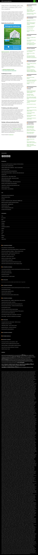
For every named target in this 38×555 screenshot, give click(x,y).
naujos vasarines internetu (9, 547)
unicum (18, 522)
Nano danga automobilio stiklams (6, 272)
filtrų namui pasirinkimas (29, 375)
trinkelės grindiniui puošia (29, 446)
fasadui (10, 541)
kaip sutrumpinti (23, 451)
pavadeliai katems (21, 420)
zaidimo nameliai (15, 434)
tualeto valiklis (25, 435)
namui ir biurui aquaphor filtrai (10, 385)
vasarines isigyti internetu (22, 547)
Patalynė (2, 228)
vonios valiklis (23, 458)
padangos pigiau (17, 411)
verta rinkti (22, 486)
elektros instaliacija (21, 515)
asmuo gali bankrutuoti (25, 463)
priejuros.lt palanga (25, 360)
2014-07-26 (11, 134)
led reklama (34, 422)
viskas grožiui (13, 502)
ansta (19, 495)
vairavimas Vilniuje (8, 490)
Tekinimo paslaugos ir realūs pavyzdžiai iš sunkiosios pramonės (11, 345)
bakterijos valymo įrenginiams (17, 450)
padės (25, 483)
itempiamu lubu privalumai (19, 404)
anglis (35, 445)
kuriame (29, 541)
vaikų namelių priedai (30, 434)
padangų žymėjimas (19, 371)
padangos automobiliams (12, 542)
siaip (27, 494)
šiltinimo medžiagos (14, 446)
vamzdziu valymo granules (24, 443)
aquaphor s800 (5, 387)
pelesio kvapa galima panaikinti (25, 388)
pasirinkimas (3, 461)
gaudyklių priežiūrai (23, 460)
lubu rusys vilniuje (27, 405)
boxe (16, 522)
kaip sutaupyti (26, 419)
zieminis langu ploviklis (25, 410)
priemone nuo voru (31, 388)
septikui (22, 441)
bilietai (21, 491)
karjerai (13, 521)
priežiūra (5, 498)
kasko (12, 475)
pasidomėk (9, 525)
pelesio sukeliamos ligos (29, 550)
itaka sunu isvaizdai (17, 419)
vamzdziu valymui (16, 444)
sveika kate (24, 406)
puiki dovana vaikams (24, 391)
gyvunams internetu (30, 419)
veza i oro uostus (11, 474)
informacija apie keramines (26, 470)
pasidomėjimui (20, 526)
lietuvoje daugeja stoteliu (31, 393)
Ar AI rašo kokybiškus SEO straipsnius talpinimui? (31, 27)
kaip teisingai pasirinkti (31, 454)
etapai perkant (5, 469)
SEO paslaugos (5, 279)
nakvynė (24, 505)
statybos (32, 447)
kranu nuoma (14, 449)
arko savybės (32, 540)
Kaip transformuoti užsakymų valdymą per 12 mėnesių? (10, 347)
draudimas (30, 492)
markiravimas (21, 531)
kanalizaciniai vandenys (11, 443)
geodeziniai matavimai (12, 441)
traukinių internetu (3, 492)
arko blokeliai (20, 459)
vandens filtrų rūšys (14, 378)
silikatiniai (2, 541)
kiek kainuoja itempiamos (13, 405)
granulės (31, 529)
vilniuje (23, 473)
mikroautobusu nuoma (26, 474)
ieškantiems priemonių (18, 441)
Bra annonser (3, 217)
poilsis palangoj (29, 358)
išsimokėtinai (28, 501)
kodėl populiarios (11, 453)
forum (32, 522)
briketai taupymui (3, 490)
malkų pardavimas (29, 445)
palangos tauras (16, 358)
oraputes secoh (7, 441)
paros (19, 509)
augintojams (31, 423)
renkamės (33, 478)
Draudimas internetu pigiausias (6, 209)
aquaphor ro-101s (10, 386)
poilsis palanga (25, 358)
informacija (20, 454)
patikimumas (26, 436)
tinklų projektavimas (31, 516)
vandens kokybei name (21, 377)
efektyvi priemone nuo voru (22, 395)
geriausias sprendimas (17, 461)
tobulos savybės (29, 471)
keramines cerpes (24, 445)
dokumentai (13, 442)
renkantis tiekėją (31, 455)
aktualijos (32, 525)
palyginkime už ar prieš (4, 457)
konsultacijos (17, 502)
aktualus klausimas (21, 467)
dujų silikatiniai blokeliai (9, 446)
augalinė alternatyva (18, 418)
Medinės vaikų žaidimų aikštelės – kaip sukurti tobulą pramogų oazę (31, 145)
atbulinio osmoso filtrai (4, 374)
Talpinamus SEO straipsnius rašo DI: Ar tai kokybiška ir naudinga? (31, 23)
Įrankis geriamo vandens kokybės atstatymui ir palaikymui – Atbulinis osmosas (31, 43)
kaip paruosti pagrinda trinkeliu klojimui (15, 447)
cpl (34, 494)
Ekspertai (29, 75)
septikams (21, 435)
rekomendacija (3, 483)
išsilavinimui (5, 513)
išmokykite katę (3, 415)
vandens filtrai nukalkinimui (20, 373)
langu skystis (32, 450)
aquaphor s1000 (3, 385)
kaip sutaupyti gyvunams (12, 417)
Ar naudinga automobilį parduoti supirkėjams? (31, 51)
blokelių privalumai (31, 461)
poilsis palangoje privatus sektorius (12, 359)
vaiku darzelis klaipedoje (8, 439)
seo (18, 436)
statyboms (23, 521)
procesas (8, 454)
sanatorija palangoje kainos (14, 362)
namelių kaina (3, 430)
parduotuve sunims (25, 542)
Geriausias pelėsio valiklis (5, 169)
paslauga (27, 483)
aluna (23, 428)
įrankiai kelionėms (9, 502)
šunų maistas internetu (10, 506)
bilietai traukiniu (24, 491)
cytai (20, 495)
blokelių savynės (22, 541)
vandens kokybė (22, 365)
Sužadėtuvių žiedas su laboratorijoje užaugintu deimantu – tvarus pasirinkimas (13, 249)
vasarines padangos (6, 411)
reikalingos (2, 500)
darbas (23, 513)
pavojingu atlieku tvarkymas (12, 437)
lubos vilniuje (32, 405)
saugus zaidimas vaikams (8, 401)
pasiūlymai (15, 524)
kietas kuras (18, 449)
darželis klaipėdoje (30, 439)
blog (27, 497)
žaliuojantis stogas (17, 541)
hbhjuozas (7, 495)
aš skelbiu (15, 495)
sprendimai (12, 477)
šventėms (33, 485)
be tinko (12, 534)
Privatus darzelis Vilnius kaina (29, 398)
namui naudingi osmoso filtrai (29, 374)
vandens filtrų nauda (26, 373)
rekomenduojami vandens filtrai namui (29, 377)
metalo (24, 531)
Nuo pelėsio (3, 221)
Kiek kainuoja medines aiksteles (26, 397)
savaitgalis (28, 481)
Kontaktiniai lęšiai (28, 430)
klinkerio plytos (12, 433)
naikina (27, 476)
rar (28, 502)
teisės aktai (30, 475)
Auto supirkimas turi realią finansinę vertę (7, 247)
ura (14, 526)
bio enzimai (2, 450)
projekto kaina (10, 515)
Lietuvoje (15, 530)
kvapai (19, 476)
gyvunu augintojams (28, 417)
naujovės (18, 524)
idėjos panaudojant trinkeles (21, 446)
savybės (32, 534)
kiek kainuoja (20, 442)
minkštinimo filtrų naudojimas (31, 372)
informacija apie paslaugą (6, 447)
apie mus (29, 418)
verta (8, 483)
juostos (9, 487)
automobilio (21, 475)
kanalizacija (24, 476)
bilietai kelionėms (34, 492)
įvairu (21, 524)
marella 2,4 (28, 428)
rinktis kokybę (9, 469)
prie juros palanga (30, 360)
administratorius (21, 465)
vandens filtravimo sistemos (22, 375)
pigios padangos (27, 409)
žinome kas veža (27, 453)
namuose (22, 539)
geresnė (8, 508)
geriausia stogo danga (6, 433)
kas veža (3, 452)
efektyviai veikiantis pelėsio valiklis (30, 395)
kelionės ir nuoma (12, 486)
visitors (31, 502)
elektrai (32, 513)
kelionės (10, 475)
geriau (22, 455)
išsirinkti (14, 483)
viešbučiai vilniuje (29, 367)
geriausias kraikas (16, 427)
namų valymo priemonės (15, 459)
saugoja (7, 483)
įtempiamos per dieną (21, 553)
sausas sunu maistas (4, 421)
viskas (27, 522)
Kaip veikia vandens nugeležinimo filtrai (7, 291)
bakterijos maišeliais (28, 444)
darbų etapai (9, 513)
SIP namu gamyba (33, 397)
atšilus (5, 537)
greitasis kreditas (30, 407)
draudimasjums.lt (3, 474)
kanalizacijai (31, 477)
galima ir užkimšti (31, 466)
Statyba (2, 237)
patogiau (20, 455)
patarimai (5, 442)
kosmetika (16, 500)
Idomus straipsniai (31, 48)
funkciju (6, 517)
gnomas (33, 494)
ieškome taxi (6, 473)
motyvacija (14, 533)
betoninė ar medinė (32, 460)
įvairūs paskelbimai (22, 502)
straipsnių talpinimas (29, 459)
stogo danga (8, 462)
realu (2, 523)
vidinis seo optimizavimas (12, 397)
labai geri (31, 499)
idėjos (26, 533)
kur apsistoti (20, 481)
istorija (20, 532)
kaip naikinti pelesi (31, 433)
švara (27, 478)
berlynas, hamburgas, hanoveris (19, 452)
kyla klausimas (11, 467)
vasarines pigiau (32, 548)
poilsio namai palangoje (20, 358)
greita (11, 538)
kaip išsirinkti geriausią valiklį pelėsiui (16, 391)
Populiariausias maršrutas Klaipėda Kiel (7, 195)
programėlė (20, 473)
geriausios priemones (4, 443)
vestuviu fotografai (11, 436)
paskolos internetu (20, 407)
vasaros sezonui (18, 548)
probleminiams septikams (22, 444)
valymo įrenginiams (17, 435)
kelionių (2, 476)
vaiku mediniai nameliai (16, 431)
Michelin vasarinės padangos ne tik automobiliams (9, 183)
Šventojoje (12, 505)
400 (18, 532)
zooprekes (34, 502)
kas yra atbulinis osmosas (22, 374)
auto (5, 502)
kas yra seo (18, 389)
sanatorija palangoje (8, 362)
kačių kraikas (29, 426)
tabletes (20, 458)
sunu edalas (34, 415)
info (8, 417)
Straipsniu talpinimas (6, 339)
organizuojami (30, 530)
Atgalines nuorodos (32, 61)
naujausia (17, 523)
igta (29, 494)
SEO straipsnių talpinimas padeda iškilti (9, 70)
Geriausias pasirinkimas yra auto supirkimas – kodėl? (9, 341)
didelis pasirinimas (24, 471)
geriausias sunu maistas (30, 425)
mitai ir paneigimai (12, 454)
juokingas (24, 495)
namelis (12, 431)
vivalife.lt (7, 474)
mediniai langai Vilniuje (24, 506)
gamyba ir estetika (27, 469)
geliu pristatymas (24, 437)
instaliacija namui (12, 514)
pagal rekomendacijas (24, 498)
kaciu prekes (18, 506)
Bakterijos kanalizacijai (5, 51)
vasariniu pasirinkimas (11, 545)
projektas (13, 515)
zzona (34, 495)
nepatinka (21, 476)
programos (17, 442)
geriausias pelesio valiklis (19, 396)
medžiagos (14, 534)
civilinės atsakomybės (16, 475)
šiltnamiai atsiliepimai (30, 422)
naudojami (3, 534)
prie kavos (13, 525)
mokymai (17, 529)
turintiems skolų (19, 463)
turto (30, 474)
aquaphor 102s (30, 387)
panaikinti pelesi (6, 434)
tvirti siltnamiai (17, 422)
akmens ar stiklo (10, 539)
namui (25, 513)
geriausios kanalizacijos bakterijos (5, 403)
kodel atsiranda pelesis (10, 402)
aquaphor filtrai (19, 382)
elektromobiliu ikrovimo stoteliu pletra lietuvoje (21, 393)
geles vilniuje (31, 486)
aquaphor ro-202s (15, 386)
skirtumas (3, 509)
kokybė (20, 479)
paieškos (2, 533)
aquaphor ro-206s (30, 386)
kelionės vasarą (26, 452)
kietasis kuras (21, 489)
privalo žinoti (7, 470)
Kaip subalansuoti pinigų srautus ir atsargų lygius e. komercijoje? (11, 314)
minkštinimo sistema (4, 373)
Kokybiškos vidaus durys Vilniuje (6, 323)
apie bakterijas (27, 477)
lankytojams (24, 526)
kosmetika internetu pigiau (8, 438)
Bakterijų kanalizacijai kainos (19, 399)
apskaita (24, 492)
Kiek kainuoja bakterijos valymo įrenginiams (28, 399)
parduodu (34, 534)
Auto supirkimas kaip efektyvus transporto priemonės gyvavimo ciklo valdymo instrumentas (15, 269)
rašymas (23, 499)
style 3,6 (2, 429)
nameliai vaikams (7, 430)
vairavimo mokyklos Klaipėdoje (32, 510)
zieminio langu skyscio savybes (22, 402)
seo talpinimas (14, 493)
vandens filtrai (29, 364)
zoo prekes (10, 429)
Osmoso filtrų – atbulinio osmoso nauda (7, 256)
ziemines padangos (11, 411)
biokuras (24, 489)
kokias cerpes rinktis (18, 445)
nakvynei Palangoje (31, 490)
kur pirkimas (6, 534)
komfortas (32, 541)
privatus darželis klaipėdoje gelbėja (23, 439)
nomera (28, 495)
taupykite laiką (13, 465)
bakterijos (25, 441)
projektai (34, 513)
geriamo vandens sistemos (21, 381)
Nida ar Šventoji (6, 491)
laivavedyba (14, 531)
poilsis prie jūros (10, 360)
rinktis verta (19, 466)
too (32, 495)
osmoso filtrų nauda (17, 372)
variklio (24, 509)
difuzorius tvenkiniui (16, 398)
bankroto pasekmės (14, 463)
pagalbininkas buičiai (10, 457)
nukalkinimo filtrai (5, 358)
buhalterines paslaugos (30, 441)
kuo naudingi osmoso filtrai (14, 375)
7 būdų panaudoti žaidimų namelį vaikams (31, 113)
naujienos (32, 418)
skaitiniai (16, 525)
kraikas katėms (33, 426)
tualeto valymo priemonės (28, 458)
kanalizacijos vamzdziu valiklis (14, 458)
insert (2, 497)
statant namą (21, 470)
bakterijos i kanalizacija (24, 537)
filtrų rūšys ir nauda (9, 373)
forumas (27, 526)
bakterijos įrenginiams (17, 487)
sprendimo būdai (30, 479)
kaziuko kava (19, 525)
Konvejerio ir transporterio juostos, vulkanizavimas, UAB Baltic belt (11, 200)
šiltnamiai (14, 425)
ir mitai (33, 468)
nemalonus (7, 479)
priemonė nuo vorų (9, 389)
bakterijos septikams (7, 445)
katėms (34, 417)
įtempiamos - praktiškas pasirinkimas (13, 553)
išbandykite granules (14, 460)
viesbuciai (17, 482)
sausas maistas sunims (4, 417)
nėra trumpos (12, 499)
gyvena (2, 531)
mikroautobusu (16, 474)
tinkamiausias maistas (17, 423)
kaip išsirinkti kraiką (28, 427)
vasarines (11, 546)
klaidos (35, 537)
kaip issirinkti (6, 422)
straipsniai (11, 492)
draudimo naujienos (13, 484)
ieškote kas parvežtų (12, 452)
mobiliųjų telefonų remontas (8, 395)
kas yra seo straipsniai (25, 396)
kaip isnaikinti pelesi (23, 550)
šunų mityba (21, 426)
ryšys (2, 538)
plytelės (9, 540)
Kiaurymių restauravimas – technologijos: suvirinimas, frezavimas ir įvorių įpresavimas (31, 56)
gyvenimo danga (3, 471)
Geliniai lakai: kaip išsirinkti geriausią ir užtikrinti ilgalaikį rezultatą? (11, 263)
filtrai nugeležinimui (7, 372)
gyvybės (35, 475)
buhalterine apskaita (17, 403)
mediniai (30, 429)
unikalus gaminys (11, 466)
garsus (33, 524)
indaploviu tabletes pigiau (26, 457)
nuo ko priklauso (32, 453)
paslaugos (2, 454)
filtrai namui (7, 379)
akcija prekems (20, 427)
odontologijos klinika (21, 415)
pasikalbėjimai (27, 524)
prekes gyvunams (18, 417)
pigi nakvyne (12, 481)
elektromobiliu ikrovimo (19, 414)
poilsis (31, 482)
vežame (31, 451)
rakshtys (12, 530)
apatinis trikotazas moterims (23, 438)
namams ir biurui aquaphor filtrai (19, 385)
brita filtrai (20, 355)
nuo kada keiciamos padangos (28, 411)
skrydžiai (33, 484)
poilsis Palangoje (4, 359)
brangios (6, 484)
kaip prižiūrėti (28, 449)
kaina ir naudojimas (29, 468)
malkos (33, 445)
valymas (26, 538)
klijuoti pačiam (6, 539)
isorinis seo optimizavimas (4, 397)
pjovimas (2, 532)
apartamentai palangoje (6, 355)
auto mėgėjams (10, 493)
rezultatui (20, 499)
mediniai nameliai (8, 431)
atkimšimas (7, 467)
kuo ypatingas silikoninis (23, 421)
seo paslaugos (20, 362)
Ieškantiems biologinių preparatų (8, 69)
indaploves (29, 450)
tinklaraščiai (29, 500)
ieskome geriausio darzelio (7, 404)
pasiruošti (22, 483)
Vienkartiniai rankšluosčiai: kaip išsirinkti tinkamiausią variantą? (11, 261)
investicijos (23, 533)
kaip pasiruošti (23, 453)
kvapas (2, 479)
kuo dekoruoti (18, 534)
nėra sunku (7, 486)
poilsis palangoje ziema (29, 359)
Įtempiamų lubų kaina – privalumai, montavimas (8, 327)
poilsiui (13, 510)
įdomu (20, 530)
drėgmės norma (32, 538)
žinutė (17, 537)
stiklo (33, 531)
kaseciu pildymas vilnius (4, 435)
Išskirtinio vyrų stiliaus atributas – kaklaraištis (8, 258)
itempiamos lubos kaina (6, 405)
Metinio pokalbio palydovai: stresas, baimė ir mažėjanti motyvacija (31, 10)
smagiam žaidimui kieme (30, 391)
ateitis (27, 523)
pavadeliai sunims (26, 420)
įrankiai (29, 518)
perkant (2, 540)
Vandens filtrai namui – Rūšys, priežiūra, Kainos (8, 176)
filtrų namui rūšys (9, 378)
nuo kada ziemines (21, 401)
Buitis (2, 219)
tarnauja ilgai (28, 460)
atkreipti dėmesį (7, 453)
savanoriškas (3, 484)
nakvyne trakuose (16, 481)
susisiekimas (12, 473)
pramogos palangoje (21, 360)
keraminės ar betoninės (12, 470)
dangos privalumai (17, 462)
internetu (11, 483)
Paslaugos (30, 5)
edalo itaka (13, 419)
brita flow (5, 429)
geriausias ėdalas (27, 423)
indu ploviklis (6, 437)
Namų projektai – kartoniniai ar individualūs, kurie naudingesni (11, 316)
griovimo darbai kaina (19, 437)
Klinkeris (29, 35)
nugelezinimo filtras (24, 356)
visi (24, 532)
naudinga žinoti (23, 461)
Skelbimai (2, 235)
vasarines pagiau (3, 547)
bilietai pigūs (8, 492)
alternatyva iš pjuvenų (11, 489)
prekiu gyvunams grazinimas (11, 414)
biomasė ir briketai (16, 489)
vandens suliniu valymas (17, 443)
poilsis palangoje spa (18, 359)
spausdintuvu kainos (29, 435)
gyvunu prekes (28, 406)
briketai (27, 490)
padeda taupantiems (12, 476)
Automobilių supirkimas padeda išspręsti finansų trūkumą (10, 343)
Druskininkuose (10, 510)
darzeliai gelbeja (30, 403)
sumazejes (2, 517)
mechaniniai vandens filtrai (6, 356)
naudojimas (19, 538)
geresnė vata (18, 539)
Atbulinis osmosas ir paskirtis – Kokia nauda (8, 254)
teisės (18, 531)
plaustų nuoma (27, 529)
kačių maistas (5, 506)
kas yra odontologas (15, 428)
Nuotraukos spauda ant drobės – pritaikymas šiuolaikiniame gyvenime (31, 101)
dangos (17, 466)
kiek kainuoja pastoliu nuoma (24, 447)
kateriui (26, 530)
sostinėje (32, 500)
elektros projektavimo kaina (22, 516)
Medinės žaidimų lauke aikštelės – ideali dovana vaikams (10, 178)
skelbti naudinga (30, 463)
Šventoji (14, 501)
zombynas (26, 502)
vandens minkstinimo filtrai (9, 367)
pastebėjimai (12, 523)
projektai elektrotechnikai (18, 514)
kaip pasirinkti (26, 467)
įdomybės (12, 524)
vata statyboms (13, 541)
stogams (6, 521)
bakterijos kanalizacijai (17, 128)
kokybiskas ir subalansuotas (15, 420)
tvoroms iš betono (9, 459)
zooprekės (24, 427)
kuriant (34, 533)
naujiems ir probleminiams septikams (31, 442)
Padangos (2, 223)
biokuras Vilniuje (32, 489)
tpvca (6, 476)
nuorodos (35, 418)
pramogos (25, 508)
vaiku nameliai (33, 431)
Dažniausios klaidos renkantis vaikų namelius (31, 116)
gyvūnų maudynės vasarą (16, 426)
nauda (25, 478)
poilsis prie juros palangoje (4, 360)
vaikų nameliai (23, 429)
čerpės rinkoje (32, 470)
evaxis (17, 495)
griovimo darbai (10, 434)
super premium (27, 415)
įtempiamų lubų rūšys (27, 553)
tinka (15, 537)
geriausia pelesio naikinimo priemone (9, 550)
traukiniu (19, 491)
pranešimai (5, 526)
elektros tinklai (17, 515)
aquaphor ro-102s (20, 386)
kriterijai (17, 455)
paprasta (9, 484)
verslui (10, 498)
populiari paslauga (18, 451)
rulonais (11, 460)
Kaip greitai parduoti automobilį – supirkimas (30, 95)
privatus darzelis (13, 404)
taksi (14, 473)
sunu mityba (22, 419)
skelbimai (29, 522)
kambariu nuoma (21, 482)
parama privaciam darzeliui (23, 403)
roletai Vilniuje (29, 506)
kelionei (20, 483)
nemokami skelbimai (4, 529)
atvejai (24, 485)
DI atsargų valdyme (30, 7)
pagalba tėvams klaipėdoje (14, 439)
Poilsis (2, 230)
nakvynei (31, 508)
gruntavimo (27, 509)
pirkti (9, 533)
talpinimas (19, 474)
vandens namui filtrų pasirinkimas (8, 377)
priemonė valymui (6, 460)
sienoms (21, 521)
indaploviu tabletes (33, 449)
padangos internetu (16, 409)
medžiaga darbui (13, 513)
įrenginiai (22, 479)
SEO (2, 233)
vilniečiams (8, 531)
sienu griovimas (16, 436)
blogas (34, 423)
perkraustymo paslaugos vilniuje (10, 415)
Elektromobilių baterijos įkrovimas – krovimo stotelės (31, 130)
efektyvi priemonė (26, 466)
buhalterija (21, 492)
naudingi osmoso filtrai (8, 375)
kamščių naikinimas (15, 467)
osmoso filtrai (11, 358)
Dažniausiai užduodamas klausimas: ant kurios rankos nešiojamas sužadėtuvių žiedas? (31, 70)
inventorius (30, 533)
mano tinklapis (13, 522)
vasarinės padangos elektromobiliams (15, 394)
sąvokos (35, 483)
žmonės (33, 483)
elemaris (8, 429)
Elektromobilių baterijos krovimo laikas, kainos (30, 133)
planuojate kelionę (25, 455)
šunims (32, 417)
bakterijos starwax (10, 450)
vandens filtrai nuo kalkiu (14, 365)
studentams (3, 521)
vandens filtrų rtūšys (15, 377)
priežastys (26, 541)
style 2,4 (35, 428)
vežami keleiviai (34, 451)
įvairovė (18, 530)
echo (24, 530)
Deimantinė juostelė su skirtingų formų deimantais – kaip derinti (31, 67)
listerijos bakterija (15, 402)
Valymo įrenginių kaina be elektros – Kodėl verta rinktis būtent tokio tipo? (12, 172)
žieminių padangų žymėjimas (31, 371)
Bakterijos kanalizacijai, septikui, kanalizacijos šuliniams (10, 202)
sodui (2, 425)
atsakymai (20, 540)
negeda (25, 525)
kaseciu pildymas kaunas (11, 435)
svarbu (27, 514)
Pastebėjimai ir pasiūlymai (5, 226)
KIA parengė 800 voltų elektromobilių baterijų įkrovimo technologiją (30, 127)
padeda (2, 478)
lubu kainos (23, 405)
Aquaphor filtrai (3, 174)
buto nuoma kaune (3, 481)
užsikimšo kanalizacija (14, 469)
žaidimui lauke (27, 429)
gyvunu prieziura (23, 417)
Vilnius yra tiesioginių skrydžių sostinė (7, 207)
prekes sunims (35, 420)
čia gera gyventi (4, 495)
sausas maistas (25, 426)
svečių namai (3, 510)
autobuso (30, 509)
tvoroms (6, 461)
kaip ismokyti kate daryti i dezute (15, 421)
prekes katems (30, 420)
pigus (9, 473)
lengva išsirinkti (6, 466)
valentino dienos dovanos (15, 438)
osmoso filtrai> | (12, 372)
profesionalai (11, 529)
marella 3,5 (32, 428)
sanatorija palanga (3, 362)
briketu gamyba (28, 489)
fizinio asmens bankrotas (30, 462)
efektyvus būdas (7, 455)
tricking (16, 491)
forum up (29, 523)
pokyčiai (15, 529)
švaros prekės (33, 473)
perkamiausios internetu (10, 427)
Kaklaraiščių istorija (30, 28)
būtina (7, 533)
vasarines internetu (7, 546)
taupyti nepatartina (15, 471)
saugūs (7, 537)
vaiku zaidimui (28, 402)
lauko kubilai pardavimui (10, 390)
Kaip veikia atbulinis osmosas (31, 104)
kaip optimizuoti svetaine (19, 397)
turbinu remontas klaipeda (14, 406)
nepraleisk (5, 525)
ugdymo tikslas (13, 498)
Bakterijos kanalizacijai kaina (11, 399)
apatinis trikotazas (29, 437)
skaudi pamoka (17, 465)
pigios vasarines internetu (29, 547)
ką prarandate (17, 454)
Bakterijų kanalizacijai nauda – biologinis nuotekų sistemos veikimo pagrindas (31, 91)
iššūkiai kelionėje (27, 451)
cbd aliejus (32, 406)
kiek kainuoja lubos (19, 405)
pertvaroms (29, 521)
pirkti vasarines (28, 545)
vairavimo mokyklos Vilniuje (21, 507)
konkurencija (3, 473)
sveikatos (7, 475)
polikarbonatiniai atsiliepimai (23, 422)
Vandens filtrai (3, 239)
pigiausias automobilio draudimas (10, 451)
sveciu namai (14, 482)
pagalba (34, 463)
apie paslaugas (21, 485)
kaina (32, 471)
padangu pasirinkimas (12, 412)
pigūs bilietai (17, 493)
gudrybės (33, 509)
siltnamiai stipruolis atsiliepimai (28, 401)
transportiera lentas (21, 494)
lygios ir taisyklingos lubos (4, 553)
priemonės (19, 460)
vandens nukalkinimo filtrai (10, 381)
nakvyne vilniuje (16, 356)
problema (16, 476)
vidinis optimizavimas (8, 407)
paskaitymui (9, 526)
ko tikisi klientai (3, 446)
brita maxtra (20, 428)
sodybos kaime (34, 481)
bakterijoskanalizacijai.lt (30, 438)
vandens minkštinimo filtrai (28, 379)
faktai (25, 462)
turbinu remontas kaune (7, 406)
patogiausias (3, 501)
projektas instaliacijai (15, 516)
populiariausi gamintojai (26, 549)
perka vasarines (6, 545)
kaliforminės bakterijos (22, 398)
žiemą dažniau (14, 468)
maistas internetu (22, 423)
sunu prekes (15, 506)
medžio (7, 532)
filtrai (23, 355)
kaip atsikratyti (14, 479)
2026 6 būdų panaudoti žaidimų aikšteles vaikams (32, 110)
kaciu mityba (31, 414)
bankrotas (10, 463)
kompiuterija (3, 502)
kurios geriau (17, 470)
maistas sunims (25, 425)
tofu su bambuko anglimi (25, 413)
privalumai (19, 508)
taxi (28, 473)
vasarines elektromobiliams (18, 545)
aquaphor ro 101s (25, 387)
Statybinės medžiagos (32, 137)
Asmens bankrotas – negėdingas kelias (7, 204)
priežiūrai (9, 477)
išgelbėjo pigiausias (9, 500)
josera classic (13, 396)
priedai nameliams (18, 429)
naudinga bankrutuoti (8, 465)
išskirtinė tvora (24, 459)
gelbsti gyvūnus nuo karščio (9, 426)
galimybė (18, 505)
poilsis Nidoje (28, 482)
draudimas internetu (25, 475)
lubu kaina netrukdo (25, 404)
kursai (5, 500)
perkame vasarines (13, 549)
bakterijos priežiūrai (13, 445)
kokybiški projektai (7, 514)
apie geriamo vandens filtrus (14, 374)
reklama (4, 523)
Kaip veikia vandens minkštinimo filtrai (7, 165)
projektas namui (32, 514)
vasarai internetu (28, 548)
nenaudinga (27, 532)
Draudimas (3, 198)
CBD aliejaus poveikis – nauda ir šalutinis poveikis (9, 325)
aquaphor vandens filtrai (13, 382)
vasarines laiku (24, 545)
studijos (21, 513)
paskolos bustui (24, 414)
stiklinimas (16, 492)
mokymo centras (21, 529)
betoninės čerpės (12, 462)
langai (12, 494)
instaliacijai (2, 514)
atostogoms (16, 483)
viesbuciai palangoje (22, 367)
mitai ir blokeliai (17, 540)
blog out (12, 526)
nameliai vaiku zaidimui (23, 431)
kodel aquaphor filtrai (26, 385)
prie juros (3, 482)
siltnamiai (2, 406)
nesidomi (2, 537)
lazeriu (16, 532)
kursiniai (2, 513)
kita (25, 522)
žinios (17, 526)
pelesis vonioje (27, 433)
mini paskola (28, 414)
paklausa (27, 505)
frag (29, 502)
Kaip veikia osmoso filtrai (5, 274)
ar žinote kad (25, 539)
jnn (22, 495)
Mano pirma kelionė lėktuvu (5, 197)
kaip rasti (27, 485)
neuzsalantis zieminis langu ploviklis (17, 410)
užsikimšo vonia (3, 467)
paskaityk (23, 525)
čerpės (14, 466)
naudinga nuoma (3, 486)
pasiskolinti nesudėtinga (14, 407)
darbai (14, 532)
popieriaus (31, 531)
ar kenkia (10, 479)
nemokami (34, 499)
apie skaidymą (25, 468)
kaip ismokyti (6, 428)
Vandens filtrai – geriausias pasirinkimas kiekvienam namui (10, 185)
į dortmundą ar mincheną (17, 453)
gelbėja (20, 486)
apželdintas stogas (28, 540)
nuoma (5, 482)
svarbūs (17, 499)
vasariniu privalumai (24, 546)
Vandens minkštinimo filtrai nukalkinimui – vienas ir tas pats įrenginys (12, 167)
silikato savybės (6, 541)
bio (28, 478)
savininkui (5, 499)
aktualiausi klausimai (25, 454)
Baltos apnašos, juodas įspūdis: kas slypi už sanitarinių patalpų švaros (31, 98)
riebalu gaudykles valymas (19, 468)
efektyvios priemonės (17, 477)
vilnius (27, 473)
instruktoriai (15, 490)
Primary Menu (37, 1)
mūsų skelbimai (11, 495)
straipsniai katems (20, 406)
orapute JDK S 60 (30, 436)
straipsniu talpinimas (19, 364)
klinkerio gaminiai (16, 433)
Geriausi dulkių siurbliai (4, 398)
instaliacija (25, 515)
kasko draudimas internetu (28, 507)
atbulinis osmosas (14, 355)
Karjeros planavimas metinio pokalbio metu (8, 312)
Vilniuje (11, 487)
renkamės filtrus (12, 423)
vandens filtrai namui (5, 365)
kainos (30, 473)
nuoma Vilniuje (21, 490)
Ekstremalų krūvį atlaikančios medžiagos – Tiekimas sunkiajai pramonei (12, 251)
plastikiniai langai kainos (7, 507)
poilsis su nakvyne (16, 360)
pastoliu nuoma (6, 449)
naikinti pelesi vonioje (21, 433)
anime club (30, 524)
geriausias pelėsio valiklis (23, 390)
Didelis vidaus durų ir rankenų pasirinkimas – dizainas (31, 13)
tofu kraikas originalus (4, 414)
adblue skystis (12, 403)
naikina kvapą (29, 467)
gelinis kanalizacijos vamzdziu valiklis (8, 444)
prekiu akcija (28, 421)
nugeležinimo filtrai (31, 356)
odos (4, 532)
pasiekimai (5, 531)
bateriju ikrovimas (22, 436)
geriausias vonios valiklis (12, 393)
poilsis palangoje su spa (24, 359)
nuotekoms (22, 478)
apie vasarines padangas (20, 549)
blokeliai (32, 521)
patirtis (5, 462)
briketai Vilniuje (6, 489)
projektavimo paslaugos (4, 515)
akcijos (22, 474)
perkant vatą (5, 540)
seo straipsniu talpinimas (7, 364)
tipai (24, 479)
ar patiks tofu (13, 418)
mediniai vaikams (16, 430)
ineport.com (34, 486)
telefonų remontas (14, 389)
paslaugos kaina (30, 497)
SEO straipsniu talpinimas (7, 285)
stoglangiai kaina (15, 507)
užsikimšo (22, 466)
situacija (34, 477)
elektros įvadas (20, 517)
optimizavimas (22, 518)
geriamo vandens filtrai (29, 355)
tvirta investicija (12, 461)
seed (35, 494)
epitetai (10, 455)
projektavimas (24, 514)
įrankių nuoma (11, 449)
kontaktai (27, 418)
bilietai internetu (32, 491)
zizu (30, 494)
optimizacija (11, 518)
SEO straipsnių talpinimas (6, 1)
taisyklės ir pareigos (6, 452)
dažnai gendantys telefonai (4, 393)
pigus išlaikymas (30, 465)
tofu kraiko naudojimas (9, 418)
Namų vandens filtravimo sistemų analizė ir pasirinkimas (31, 142)
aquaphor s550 (10, 387)
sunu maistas (31, 415)
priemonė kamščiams (16, 457)
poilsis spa (13, 360)
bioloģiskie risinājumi (33, 402)
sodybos (31, 481)
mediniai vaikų (34, 429)
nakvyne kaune (25, 481)
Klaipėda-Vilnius (17, 486)
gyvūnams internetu (4, 427)
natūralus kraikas (10, 428)
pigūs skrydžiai (9, 522)
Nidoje (7, 505)
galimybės (31, 518)
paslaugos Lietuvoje (9, 442)
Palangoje (24, 490)
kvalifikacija (33, 530)
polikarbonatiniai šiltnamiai (11, 422)
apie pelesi (31, 549)
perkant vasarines (23, 548)
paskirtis (9, 461)
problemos (21, 534)
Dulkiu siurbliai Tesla (10, 398)
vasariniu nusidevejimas (7, 548)
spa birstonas (8, 481)
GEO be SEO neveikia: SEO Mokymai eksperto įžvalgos (9, 309)
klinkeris (7, 436)
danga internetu (33, 539)
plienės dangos (9, 521)
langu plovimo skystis (31, 410)
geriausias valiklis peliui (15, 395)
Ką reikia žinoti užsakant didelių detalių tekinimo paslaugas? (32, 80)
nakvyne (8, 482)
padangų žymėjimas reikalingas (5, 394)
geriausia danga (22, 462)
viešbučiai (10, 482)
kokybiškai (13, 500)
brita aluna (25, 428)
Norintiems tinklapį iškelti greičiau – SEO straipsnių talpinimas (11, 181)
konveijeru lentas (16, 494)
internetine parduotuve (13, 371)
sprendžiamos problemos (4, 477)
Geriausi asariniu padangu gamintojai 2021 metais (15, 413)
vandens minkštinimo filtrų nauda (17, 380)
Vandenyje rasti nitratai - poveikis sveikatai (8, 276)
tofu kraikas (31, 421)
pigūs (35, 491)
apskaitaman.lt (24, 442)
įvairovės (10, 524)
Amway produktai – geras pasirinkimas (7, 188)
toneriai (34, 434)
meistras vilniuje (17, 415)
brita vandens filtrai (5, 425)
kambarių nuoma (21, 510)
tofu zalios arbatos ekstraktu (32, 413)
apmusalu (22, 509)
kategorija (32, 501)
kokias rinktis (21, 457)
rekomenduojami (12, 540)
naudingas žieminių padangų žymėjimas (25, 394)
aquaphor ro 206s (5, 388)
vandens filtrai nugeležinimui (8, 380)
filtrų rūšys (2, 372)
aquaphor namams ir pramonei (33, 383)
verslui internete (18, 518)
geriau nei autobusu (30, 452)
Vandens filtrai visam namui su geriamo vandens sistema (10, 294)
